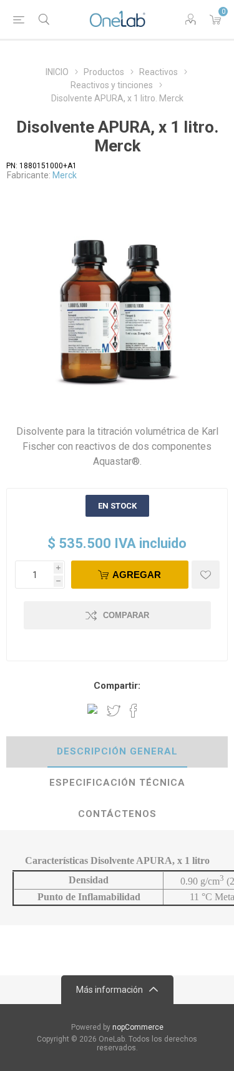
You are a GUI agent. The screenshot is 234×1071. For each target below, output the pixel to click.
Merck (64, 175)
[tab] (117, 752)
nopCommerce (137, 1027)
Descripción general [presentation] (117, 751)
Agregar (136, 574)
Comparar (126, 615)
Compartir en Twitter (113, 711)
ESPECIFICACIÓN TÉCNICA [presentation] (117, 782)
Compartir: (117, 685)
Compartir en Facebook (133, 711)
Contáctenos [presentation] (117, 814)
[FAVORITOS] (206, 575)
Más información (109, 990)
